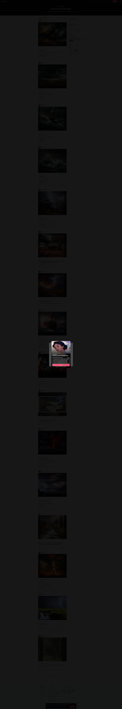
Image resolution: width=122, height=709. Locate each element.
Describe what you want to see (57, 357)
